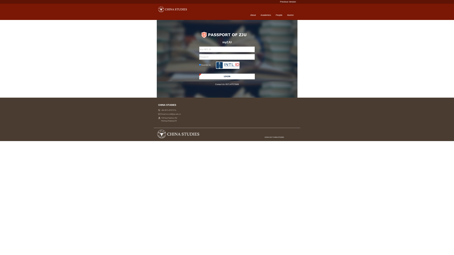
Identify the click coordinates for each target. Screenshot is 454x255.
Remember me (206, 65)
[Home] (174, 9)
